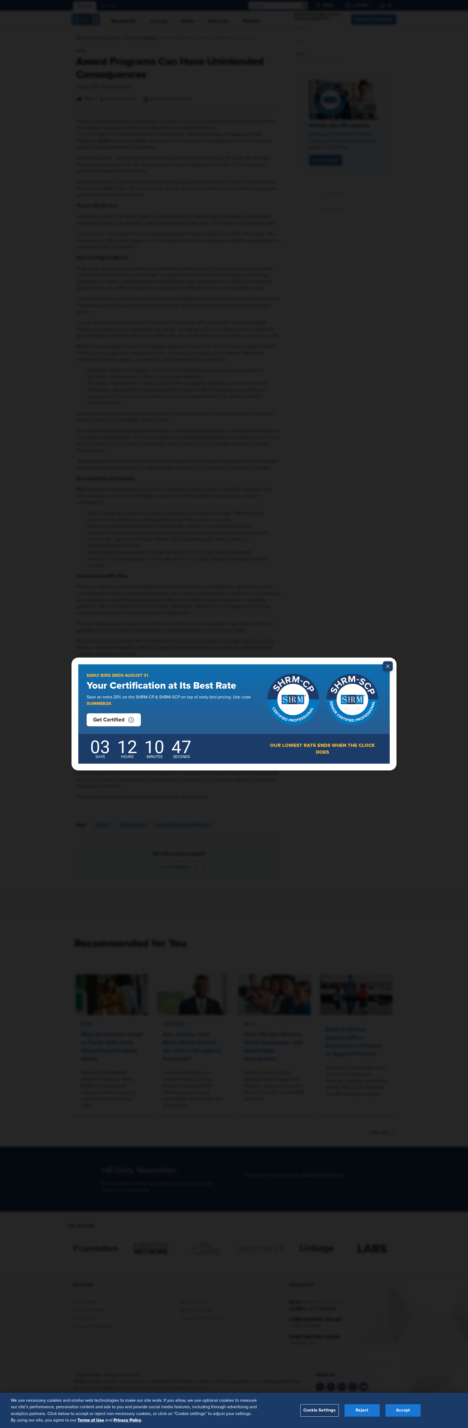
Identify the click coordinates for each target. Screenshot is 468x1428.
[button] (114, 719)
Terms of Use (90, 1420)
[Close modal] (388, 666)
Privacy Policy (127, 1420)
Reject (362, 1410)
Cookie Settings (319, 1410)
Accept (403, 1410)
